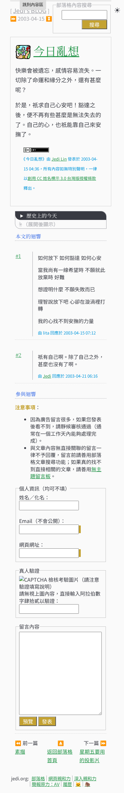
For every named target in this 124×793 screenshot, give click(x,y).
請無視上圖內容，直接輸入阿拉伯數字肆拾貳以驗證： (59, 597)
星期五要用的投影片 (92, 756)
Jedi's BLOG (29, 10)
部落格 (38, 778)
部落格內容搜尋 (74, 5)
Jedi (47, 376)
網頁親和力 (59, 778)
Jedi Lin (59, 159)
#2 (18, 355)
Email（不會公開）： (42, 521)
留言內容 (29, 626)
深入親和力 (85, 778)
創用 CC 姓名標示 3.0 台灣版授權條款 (62, 178)
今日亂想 (56, 51)
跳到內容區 (33, 4)
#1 (18, 256)
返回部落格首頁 (59, 756)
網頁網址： (32, 544)
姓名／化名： (34, 497)
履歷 (67, 784)
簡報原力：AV (45, 784)
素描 (20, 751)
